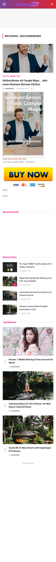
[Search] (52, 4)
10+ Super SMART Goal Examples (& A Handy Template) (35, 265)
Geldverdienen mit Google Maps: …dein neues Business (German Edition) (25, 82)
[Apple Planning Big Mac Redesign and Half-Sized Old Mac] (10, 281)
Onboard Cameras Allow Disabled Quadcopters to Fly (33, 308)
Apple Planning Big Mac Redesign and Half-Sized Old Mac (35, 279)
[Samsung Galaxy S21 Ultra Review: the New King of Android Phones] (28, 385)
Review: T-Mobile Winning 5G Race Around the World (31, 361)
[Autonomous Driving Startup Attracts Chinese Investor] (10, 295)
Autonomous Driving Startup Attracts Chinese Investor (35, 294)
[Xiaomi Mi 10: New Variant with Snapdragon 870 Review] (28, 429)
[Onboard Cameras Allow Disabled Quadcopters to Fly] (10, 310)
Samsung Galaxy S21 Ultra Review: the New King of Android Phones (30, 405)
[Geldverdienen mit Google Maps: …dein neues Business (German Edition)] (28, 58)
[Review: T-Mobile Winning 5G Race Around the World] (28, 341)
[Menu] (4, 4)
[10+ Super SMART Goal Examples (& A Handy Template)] (10, 267)
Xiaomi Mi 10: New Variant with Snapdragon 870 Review (30, 449)
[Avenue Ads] (28, 4)
